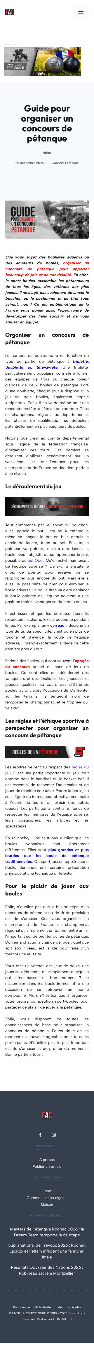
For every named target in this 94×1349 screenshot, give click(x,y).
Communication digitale (47, 1197)
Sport (47, 1191)
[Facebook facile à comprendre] (40, 1135)
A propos (47, 1159)
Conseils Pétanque (65, 163)
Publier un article (47, 1166)
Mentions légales (69, 1307)
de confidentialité (38, 1307)
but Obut (36, 560)
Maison (47, 1204)
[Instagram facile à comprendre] (54, 1135)
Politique (19, 1307)
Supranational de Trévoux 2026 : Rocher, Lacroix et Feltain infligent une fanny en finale (47, 1251)
